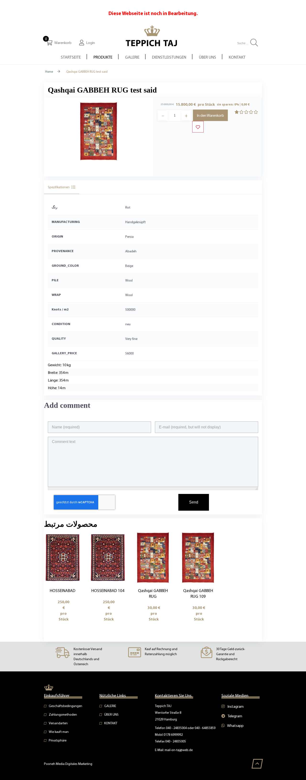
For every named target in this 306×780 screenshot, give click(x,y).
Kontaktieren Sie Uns (173, 695)
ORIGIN (57, 236)
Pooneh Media (54, 764)
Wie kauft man (59, 732)
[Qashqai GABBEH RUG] (153, 557)
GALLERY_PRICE (64, 353)
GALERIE (110, 706)
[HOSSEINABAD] (63, 557)
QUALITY (59, 338)
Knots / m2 (60, 309)
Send (193, 502)
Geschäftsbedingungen (65, 706)
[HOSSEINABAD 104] (108, 557)
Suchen (254, 42)
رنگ (54, 207)
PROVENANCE (63, 251)
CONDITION (61, 324)
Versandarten (58, 723)
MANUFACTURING (66, 222)
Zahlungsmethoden (63, 714)
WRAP (56, 295)
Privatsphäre (57, 740)
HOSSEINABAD (62, 590)
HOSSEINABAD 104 (107, 590)
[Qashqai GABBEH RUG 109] (198, 557)
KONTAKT (110, 723)
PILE (55, 280)
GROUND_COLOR (65, 265)
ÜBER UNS (111, 714)
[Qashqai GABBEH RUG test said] (98, 130)
